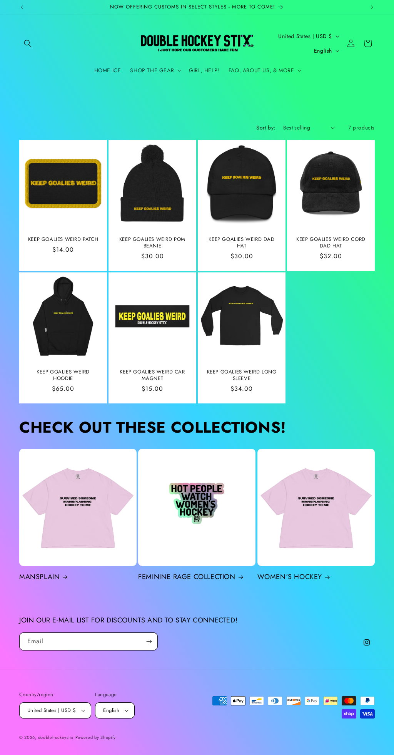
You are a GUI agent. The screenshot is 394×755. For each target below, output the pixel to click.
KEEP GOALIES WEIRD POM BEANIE (152, 242)
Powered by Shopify (95, 737)
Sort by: (265, 127)
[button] (27, 43)
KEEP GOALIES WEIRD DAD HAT (241, 242)
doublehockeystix (55, 737)
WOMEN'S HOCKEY (289, 576)
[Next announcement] (372, 7)
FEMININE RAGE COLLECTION (186, 576)
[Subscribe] (148, 641)
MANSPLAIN (39, 576)
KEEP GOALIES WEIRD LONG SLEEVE (242, 375)
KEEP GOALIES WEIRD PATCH (63, 239)
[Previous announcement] (21, 7)
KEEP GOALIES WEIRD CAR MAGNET (152, 375)
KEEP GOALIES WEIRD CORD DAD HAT (331, 242)
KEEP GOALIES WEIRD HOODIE (63, 375)
